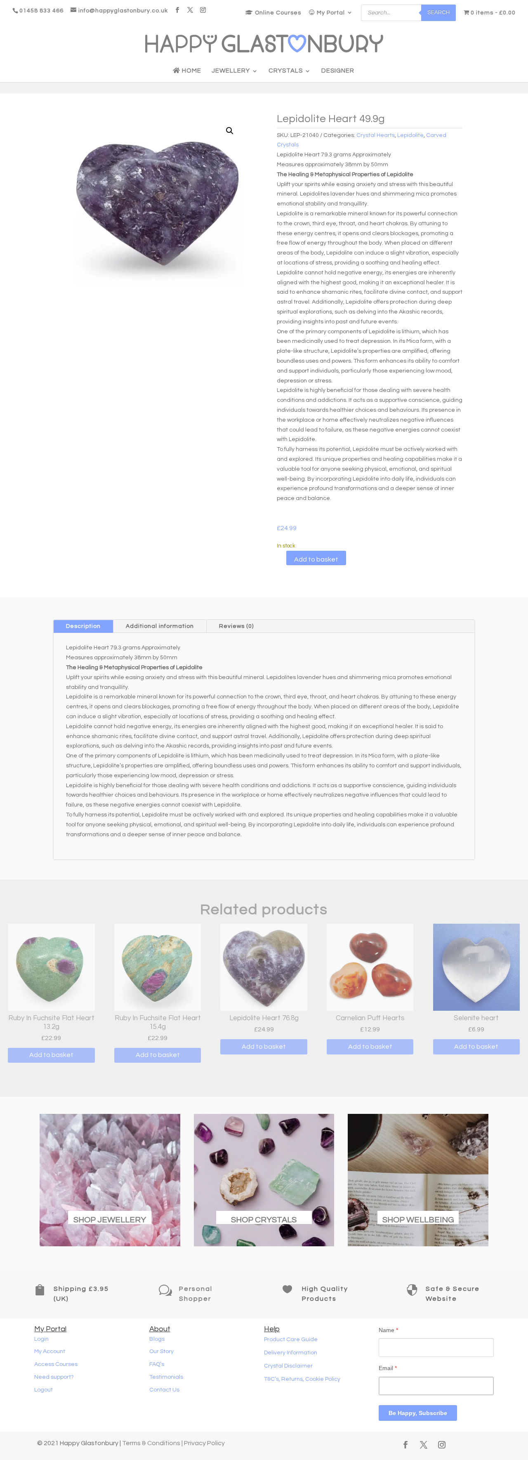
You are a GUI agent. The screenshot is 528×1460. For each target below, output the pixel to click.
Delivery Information (290, 1353)
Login (41, 1339)
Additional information (160, 626)
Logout (43, 1390)
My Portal (330, 13)
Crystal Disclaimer (288, 1366)
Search (438, 12)
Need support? (54, 1377)
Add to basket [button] (51, 1055)
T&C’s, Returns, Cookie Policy (302, 1379)
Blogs (157, 1339)
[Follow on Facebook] (405, 1444)
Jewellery (231, 71)
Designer (337, 71)
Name (388, 1330)
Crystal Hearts (375, 135)
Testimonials (166, 1377)
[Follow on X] (423, 1444)
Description (83, 626)
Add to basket (316, 559)
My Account (49, 1351)
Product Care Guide (291, 1339)
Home (190, 71)
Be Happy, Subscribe (418, 1413)
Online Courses (277, 13)
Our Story (161, 1351)
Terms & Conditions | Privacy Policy (173, 1443)
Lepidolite (410, 135)
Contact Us (164, 1390)
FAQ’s (156, 1364)
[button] (229, 130)
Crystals (286, 71)
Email (388, 1368)
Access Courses (56, 1364)
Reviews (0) (236, 626)
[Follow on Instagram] (441, 1444)
